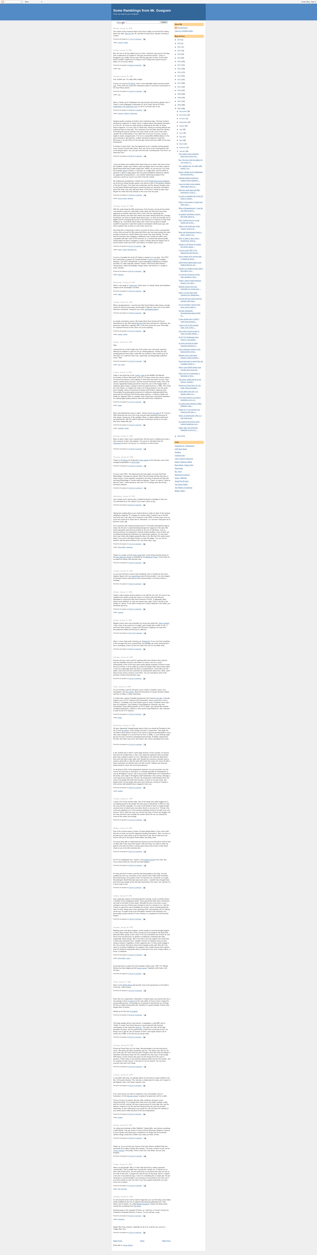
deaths (126, 42)
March (181, 144)
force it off (152, 259)
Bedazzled (146, 641)
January (182, 151)
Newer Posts (117, 1241)
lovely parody (144, 460)
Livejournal (117, 443)
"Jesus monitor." (164, 623)
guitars (120, 294)
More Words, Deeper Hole (184, 465)
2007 (179, 101)
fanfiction (126, 113)
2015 (179, 72)
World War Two (132, 249)
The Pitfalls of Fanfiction (183, 488)
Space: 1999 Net (181, 478)
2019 (179, 58)
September (183, 122)
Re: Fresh (178, 472)
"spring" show (140, 375)
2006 (179, 105)
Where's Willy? (180, 491)
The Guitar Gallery (181, 484)
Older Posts (166, 1241)
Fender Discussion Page (157, 181)
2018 (179, 61)
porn (119, 68)
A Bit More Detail (181, 449)
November (183, 115)
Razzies (139, 323)
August (182, 126)
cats (114, 86)
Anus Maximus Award (123, 557)
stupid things (136, 576)
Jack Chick (136, 462)
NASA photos (128, 985)
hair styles (124, 1189)
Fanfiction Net (180, 455)
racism (125, 249)
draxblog (178, 452)
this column (129, 692)
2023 (179, 43)
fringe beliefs (121, 547)
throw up (138, 1027)
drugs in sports (122, 198)
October (182, 118)
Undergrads (133, 113)
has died (156, 413)
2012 (179, 83)
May (181, 137)
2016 (179, 69)
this (154, 501)
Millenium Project (151, 557)
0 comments (137, 39)
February (182, 147)
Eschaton (133, 1011)
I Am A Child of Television (184, 459)
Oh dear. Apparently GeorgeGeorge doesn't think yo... (189, 313)
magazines (129, 547)
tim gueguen (182, 27)
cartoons (120, 42)
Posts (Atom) (128, 1245)
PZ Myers (131, 83)
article (125, 171)
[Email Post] (144, 39)
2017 (179, 65)
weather (120, 791)
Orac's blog (137, 555)
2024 (179, 40)
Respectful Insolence (182, 475)
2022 (179, 47)
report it (133, 1001)
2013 (179, 80)
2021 (179, 51)
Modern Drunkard (143, 1204)
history (120, 249)
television (120, 274)
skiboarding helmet (151, 309)
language (130, 198)
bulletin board (149, 860)
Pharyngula (179, 468)
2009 (179, 94)
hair (119, 1189)
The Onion (137, 1206)
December (183, 111)
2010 (179, 90)
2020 (179, 54)
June (181, 133)
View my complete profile (184, 31)
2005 (179, 108)
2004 (179, 436)
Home (142, 1241)
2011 (179, 87)
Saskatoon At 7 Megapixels (184, 446)
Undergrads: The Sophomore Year (125, 106)
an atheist (125, 730)
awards (120, 334)
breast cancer (142, 968)
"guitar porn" (133, 285)
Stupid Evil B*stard (181, 481)
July (181, 129)
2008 (179, 98)
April (181, 140)
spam (123, 364)
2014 (179, 76)
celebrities (121, 428)
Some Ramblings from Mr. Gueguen (142, 10)
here (154, 540)
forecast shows (132, 1096)
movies (125, 334)
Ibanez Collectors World (183, 462)
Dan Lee (128, 34)
